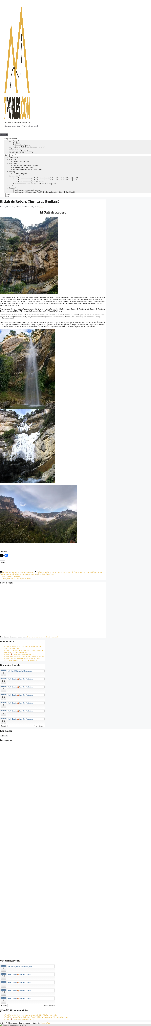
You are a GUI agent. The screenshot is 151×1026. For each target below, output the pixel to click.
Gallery (7, 196)
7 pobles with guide (20, 174)
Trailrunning (13, 163)
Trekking (12, 172)
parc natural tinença (18, 572)
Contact (7, 194)
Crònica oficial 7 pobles (21, 145)
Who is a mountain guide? (22, 161)
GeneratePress (45, 1023)
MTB (11, 186)
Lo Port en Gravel (15, 149)
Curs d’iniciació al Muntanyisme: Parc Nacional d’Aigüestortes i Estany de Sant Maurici (44, 192)
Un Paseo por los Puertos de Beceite (21, 151)
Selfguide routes (10, 139)
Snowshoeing (13, 176)
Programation (13, 157)
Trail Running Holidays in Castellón (25, 165)
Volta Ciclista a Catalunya (11, 576)
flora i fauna (6, 572)
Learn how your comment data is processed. (42, 637)
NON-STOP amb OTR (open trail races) (23, 153)
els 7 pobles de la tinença (45, 572)
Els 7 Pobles (13, 141)
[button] (4, 726)
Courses (11, 188)
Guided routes (9, 155)
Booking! (16, 143)
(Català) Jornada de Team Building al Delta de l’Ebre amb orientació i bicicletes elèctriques (24, 651)
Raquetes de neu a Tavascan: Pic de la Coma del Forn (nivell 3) (35, 184)
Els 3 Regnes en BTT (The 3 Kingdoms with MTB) (27, 147)
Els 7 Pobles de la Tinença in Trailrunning (27, 169)
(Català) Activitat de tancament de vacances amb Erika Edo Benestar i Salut (30, 1015)
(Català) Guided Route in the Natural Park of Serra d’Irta (24, 656)
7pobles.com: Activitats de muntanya (17, 122)
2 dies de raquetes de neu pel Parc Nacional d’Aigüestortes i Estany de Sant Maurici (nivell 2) (45, 180)
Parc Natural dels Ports (46, 574)
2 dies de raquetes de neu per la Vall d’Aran (28, 182)
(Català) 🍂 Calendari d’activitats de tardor (19, 654)
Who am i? (12, 159)
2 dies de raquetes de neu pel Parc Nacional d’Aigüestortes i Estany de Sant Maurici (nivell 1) (45, 178)
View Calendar (39, 726)
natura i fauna (92, 572)
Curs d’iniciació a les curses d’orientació (27, 190)
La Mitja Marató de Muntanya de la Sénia (16, 578)
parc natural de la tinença (28, 574)
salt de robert (30, 572)
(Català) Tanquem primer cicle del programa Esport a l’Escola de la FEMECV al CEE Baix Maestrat (22, 659)
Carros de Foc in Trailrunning (23, 167)
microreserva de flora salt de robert (74, 572)
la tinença (58, 572)
